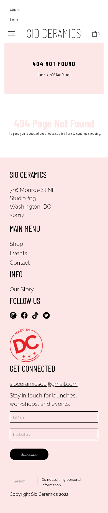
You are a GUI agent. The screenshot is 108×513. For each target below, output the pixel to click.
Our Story (22, 289)
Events (18, 253)
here (69, 133)
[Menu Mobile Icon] (11, 34)
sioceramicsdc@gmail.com (44, 384)
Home (41, 74)
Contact (20, 262)
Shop (16, 244)
